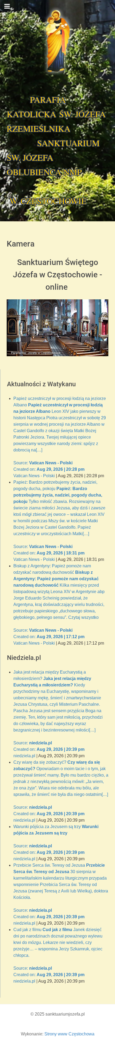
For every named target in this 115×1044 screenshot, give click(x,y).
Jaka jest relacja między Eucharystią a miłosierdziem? (58, 711)
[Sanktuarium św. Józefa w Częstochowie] (57, 41)
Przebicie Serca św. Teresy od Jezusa (60, 891)
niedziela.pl (24, 755)
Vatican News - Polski (34, 475)
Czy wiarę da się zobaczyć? (60, 788)
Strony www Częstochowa (69, 1034)
